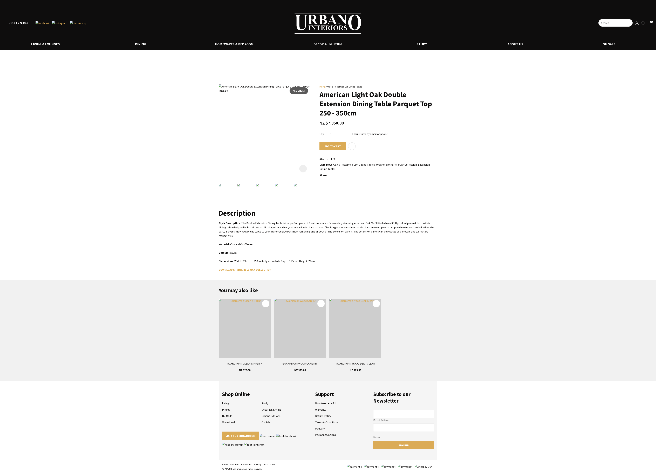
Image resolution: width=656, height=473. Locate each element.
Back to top (269, 464)
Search (628, 23)
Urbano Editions (271, 416)
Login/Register (637, 23)
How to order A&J (325, 403)
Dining (140, 44)
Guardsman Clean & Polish (244, 363)
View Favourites (643, 23)
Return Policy (323, 416)
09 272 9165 (18, 23)
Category (325, 164)
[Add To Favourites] (352, 146)
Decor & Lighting (328, 44)
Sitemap (258, 464)
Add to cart (333, 146)
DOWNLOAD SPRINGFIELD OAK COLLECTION (245, 269)
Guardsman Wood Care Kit (300, 363)
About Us (515, 44)
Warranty (320, 409)
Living (225, 403)
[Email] (339, 175)
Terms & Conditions (326, 422)
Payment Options (325, 434)
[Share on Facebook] (329, 175)
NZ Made (227, 416)
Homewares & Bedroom (234, 44)
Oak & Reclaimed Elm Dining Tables (344, 86)
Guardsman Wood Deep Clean (355, 363)
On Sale (609, 44)
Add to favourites (265, 303)
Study (422, 44)
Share (323, 175)
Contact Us (246, 464)
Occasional (228, 422)
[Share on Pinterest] (344, 175)
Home (225, 464)
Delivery (320, 428)
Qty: (321, 134)
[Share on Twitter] (334, 175)
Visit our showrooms (240, 436)
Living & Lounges (45, 44)
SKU (322, 159)
